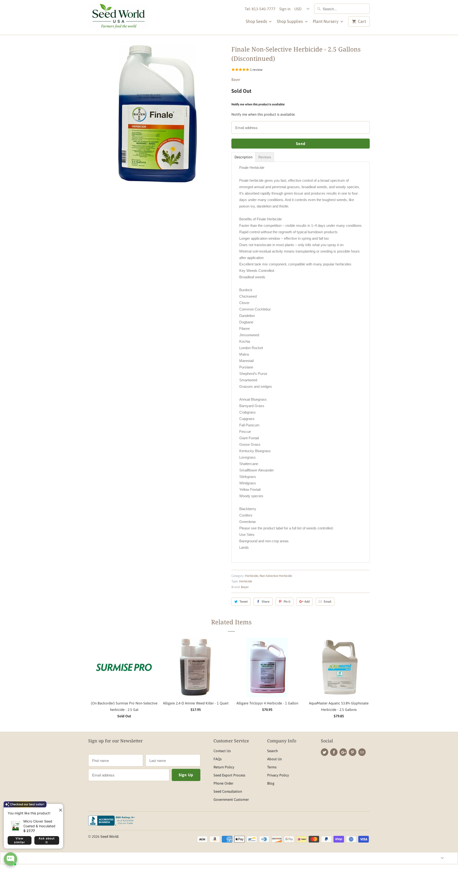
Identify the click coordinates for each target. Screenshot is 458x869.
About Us (274, 759)
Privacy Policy (278, 775)
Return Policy (223, 767)
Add (307, 601)
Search (272, 751)
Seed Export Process (229, 775)
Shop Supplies (290, 21)
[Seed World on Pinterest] (352, 752)
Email (327, 601)
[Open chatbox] (10, 859)
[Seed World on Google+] (343, 752)
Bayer (235, 80)
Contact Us (222, 751)
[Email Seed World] (362, 752)
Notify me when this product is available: (258, 104)
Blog (270, 783)
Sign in (285, 9)
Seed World (109, 836)
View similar (19, 840)
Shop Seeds (257, 21)
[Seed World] (118, 17)
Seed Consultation (227, 791)
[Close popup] (59, 808)
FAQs (217, 759)
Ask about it (47, 840)
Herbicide (251, 576)
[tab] (243, 157)
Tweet (243, 601)
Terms (271, 767)
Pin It (287, 601)
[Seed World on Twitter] (324, 752)
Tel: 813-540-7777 (260, 9)
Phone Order (223, 783)
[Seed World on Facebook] (334, 752)
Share (266, 601)
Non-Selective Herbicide (276, 576)
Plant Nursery (326, 21)
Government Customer (231, 799)
